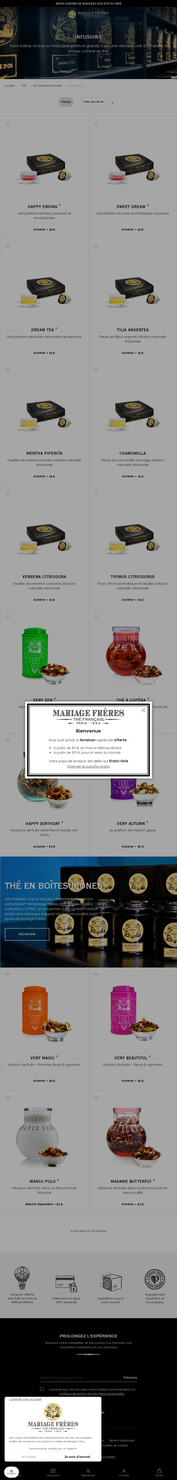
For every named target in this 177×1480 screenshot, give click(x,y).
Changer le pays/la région (88, 766)
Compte (124, 1475)
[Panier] (159, 1472)
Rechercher (88, 1475)
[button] (53, 1472)
